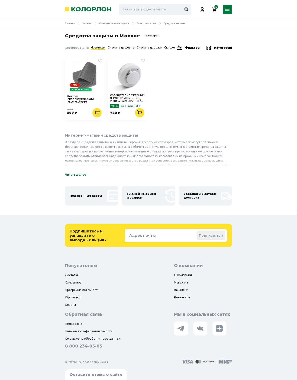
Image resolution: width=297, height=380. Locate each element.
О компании (183, 275)
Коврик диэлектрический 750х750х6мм (80, 99)
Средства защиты (174, 23)
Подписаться (211, 235)
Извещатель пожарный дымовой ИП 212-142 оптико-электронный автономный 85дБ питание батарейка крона (127, 98)
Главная (70, 23)
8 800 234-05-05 (83, 346)
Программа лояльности (82, 290)
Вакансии (181, 290)
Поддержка (73, 323)
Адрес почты (142, 235)
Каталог (87, 23)
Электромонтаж (146, 23)
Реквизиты (182, 297)
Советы (70, 304)
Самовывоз (73, 282)
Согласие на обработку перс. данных (92, 338)
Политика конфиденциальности (88, 331)
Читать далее (75, 174)
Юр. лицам (73, 297)
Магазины (181, 282)
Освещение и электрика (114, 23)
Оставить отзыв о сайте (96, 374)
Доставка (72, 275)
